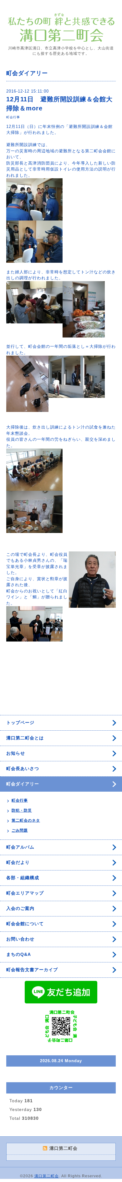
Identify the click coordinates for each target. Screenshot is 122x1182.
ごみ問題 (20, 830)
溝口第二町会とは (25, 737)
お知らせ (15, 753)
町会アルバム (20, 847)
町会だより (18, 862)
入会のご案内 (20, 908)
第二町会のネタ (26, 820)
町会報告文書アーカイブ (32, 969)
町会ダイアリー (22, 783)
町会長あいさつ (22, 768)
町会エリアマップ (25, 892)
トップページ (20, 722)
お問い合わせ (20, 938)
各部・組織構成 (22, 877)
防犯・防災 (22, 810)
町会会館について (25, 923)
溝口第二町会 (46, 1176)
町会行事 (13, 117)
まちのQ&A (18, 954)
